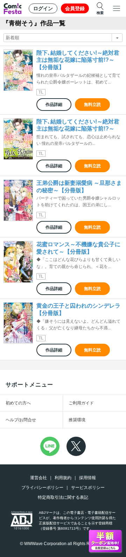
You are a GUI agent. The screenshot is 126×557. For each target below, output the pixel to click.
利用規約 (63, 477)
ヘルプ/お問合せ (21, 419)
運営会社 (38, 477)
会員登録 (75, 8)
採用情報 (87, 477)
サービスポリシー (88, 487)
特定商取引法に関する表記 (63, 497)
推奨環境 (77, 419)
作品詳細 (54, 104)
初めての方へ (18, 403)
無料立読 (92, 104)
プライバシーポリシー (42, 487)
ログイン (43, 8)
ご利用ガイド (81, 403)
